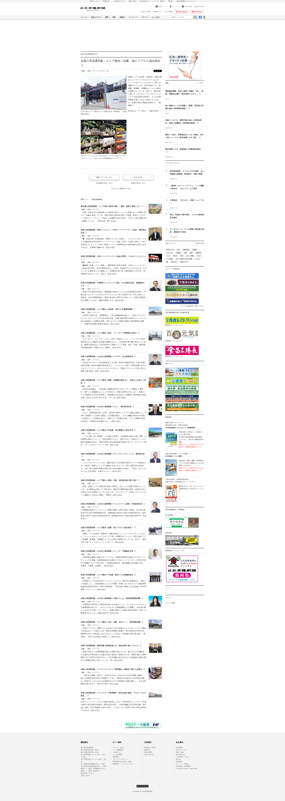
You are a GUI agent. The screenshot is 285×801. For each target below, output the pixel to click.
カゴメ (199, 255)
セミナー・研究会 (158, 1)
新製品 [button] (122, 17)
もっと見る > (200, 83)
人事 (178, 249)
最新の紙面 (188, 6)
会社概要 (179, 747)
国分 (181, 255)
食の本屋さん (144, 1)
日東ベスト (174, 262)
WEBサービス (94, 1)
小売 (89, 71)
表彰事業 (179, 761)
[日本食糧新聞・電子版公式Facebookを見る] (200, 17)
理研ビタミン (184, 262)
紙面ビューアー (163, 6)
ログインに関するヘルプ (121, 189)
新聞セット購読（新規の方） (91, 771)
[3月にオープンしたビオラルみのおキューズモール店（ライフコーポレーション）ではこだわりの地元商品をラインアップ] (103, 137)
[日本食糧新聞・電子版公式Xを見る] (204, 17)
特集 (114, 17)
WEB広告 (106, 1)
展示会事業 (148, 752)
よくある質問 (117, 754)
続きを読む (138, 177)
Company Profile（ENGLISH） (187, 768)
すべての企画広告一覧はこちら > (192, 306)
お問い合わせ (85, 775)
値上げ (175, 255)
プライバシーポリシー (120, 759)
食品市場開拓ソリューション (186, 1)
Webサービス (181, 750)
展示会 (170, 1)
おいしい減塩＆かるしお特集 (184, 259)
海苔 (185, 252)
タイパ (197, 259)
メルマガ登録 (168, 11)
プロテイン (169, 252)
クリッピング (175, 6)
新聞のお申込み (197, 12)
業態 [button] (106, 17)
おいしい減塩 (190, 255)
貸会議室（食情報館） (184, 766)
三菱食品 (178, 252)
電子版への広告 (149, 747)
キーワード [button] (133, 17)
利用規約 (116, 757)
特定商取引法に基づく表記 (122, 761)
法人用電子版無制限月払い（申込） (93, 764)
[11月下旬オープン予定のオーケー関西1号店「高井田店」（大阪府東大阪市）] (103, 92)
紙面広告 (147, 750)
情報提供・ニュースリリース (123, 764)
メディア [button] (144, 17)
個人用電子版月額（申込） (90, 750)
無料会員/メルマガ (87, 773)
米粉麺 (194, 249)
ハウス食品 (169, 259)
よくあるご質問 (145, 11)
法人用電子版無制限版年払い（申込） (94, 766)
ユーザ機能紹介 (118, 750)
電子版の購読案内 (87, 747)
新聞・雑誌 (132, 1)
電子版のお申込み (181, 12)
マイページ (143, 786)
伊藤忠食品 (186, 249)
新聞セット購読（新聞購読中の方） (93, 768)
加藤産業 (198, 252)
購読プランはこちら (104, 177)
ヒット (168, 255)
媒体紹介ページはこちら (174, 325)
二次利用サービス (119, 1)
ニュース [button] (83, 17)
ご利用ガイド (157, 11)
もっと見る (156, 17)
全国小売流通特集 (97, 199)
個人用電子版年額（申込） (90, 752)
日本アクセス (170, 249)
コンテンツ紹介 (118, 747)
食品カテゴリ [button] (96, 17)
